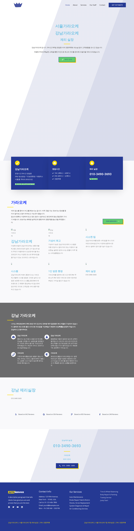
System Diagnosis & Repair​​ (79, 506)
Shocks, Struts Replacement (79, 503)
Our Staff (93, 5)
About (75, 5)
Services (84, 5)
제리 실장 (67, 40)
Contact (102, 5)
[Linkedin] (22, 507)
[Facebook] (9, 507)
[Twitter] (13, 507)
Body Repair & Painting (108, 495)
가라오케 (19, 202)
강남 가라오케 (23, 315)
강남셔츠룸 (67, 471)
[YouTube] (18, 507)
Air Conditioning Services (78, 509)
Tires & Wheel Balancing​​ (109, 492)
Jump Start (104, 500)
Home (67, 5)
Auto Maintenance (76, 497)
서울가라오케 (67, 26)
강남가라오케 (67, 33)
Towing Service (105, 497)
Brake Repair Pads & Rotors (79, 500)
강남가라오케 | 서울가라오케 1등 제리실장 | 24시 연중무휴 (29, 522)
